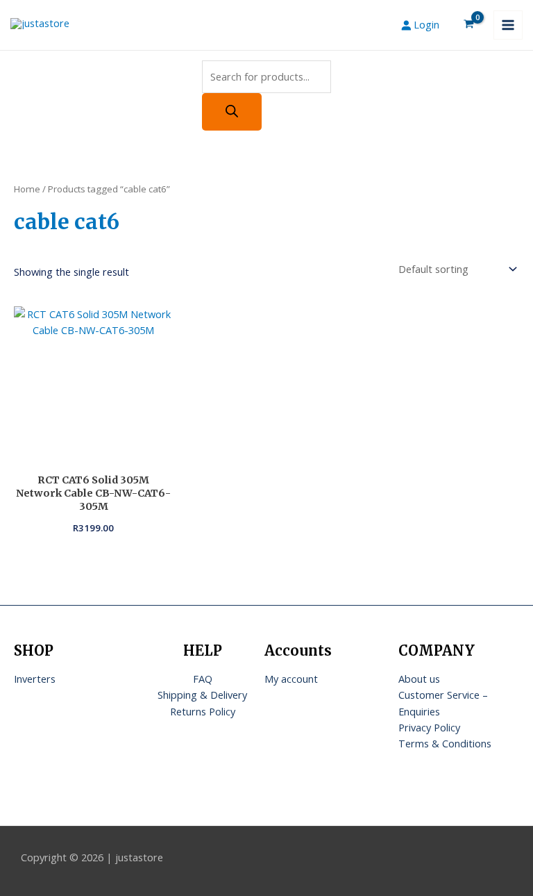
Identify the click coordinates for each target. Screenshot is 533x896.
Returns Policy (202, 711)
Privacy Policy (429, 727)
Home (27, 189)
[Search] (232, 112)
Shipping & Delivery (202, 695)
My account (291, 679)
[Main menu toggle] (508, 25)
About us (419, 679)
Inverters (35, 679)
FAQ (202, 679)
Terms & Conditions (444, 743)
